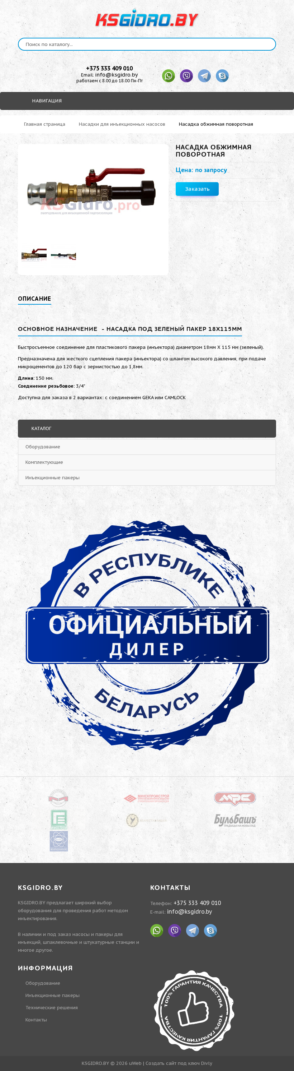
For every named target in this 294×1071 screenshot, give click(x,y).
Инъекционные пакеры (52, 478)
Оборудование (42, 447)
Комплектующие (44, 462)
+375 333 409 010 (109, 68)
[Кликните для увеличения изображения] (93, 192)
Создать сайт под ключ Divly (179, 1063)
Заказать (197, 188)
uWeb (135, 1063)
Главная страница (44, 124)
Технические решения (51, 1008)
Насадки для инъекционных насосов (122, 124)
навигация (46, 101)
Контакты (36, 1020)
